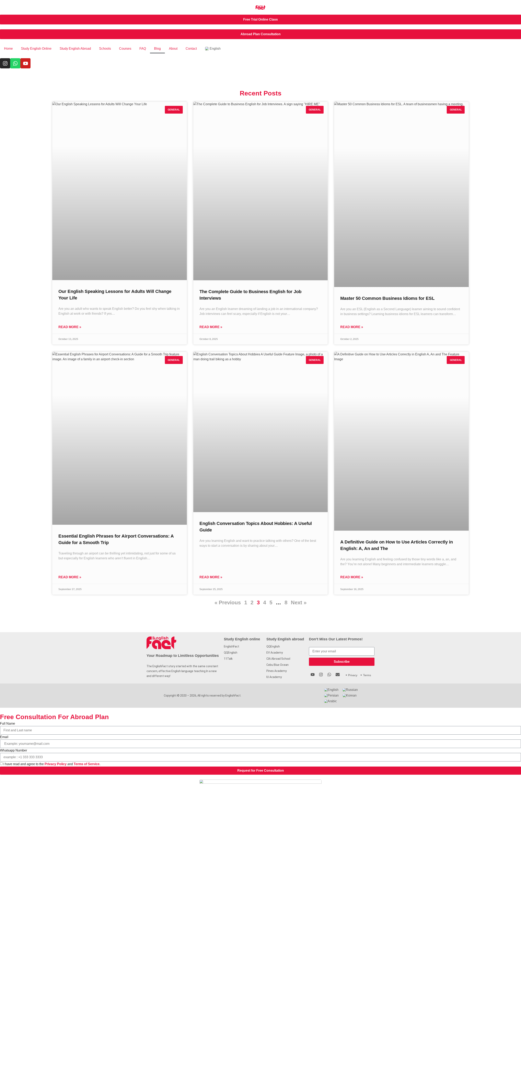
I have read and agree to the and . (51, 764)
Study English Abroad (75, 48)
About (173, 48)
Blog (157, 48)
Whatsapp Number (13, 750)
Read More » (69, 327)
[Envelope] (337, 674)
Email (4, 737)
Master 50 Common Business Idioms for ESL (387, 298)
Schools (105, 48)
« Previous (228, 602)
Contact (191, 48)
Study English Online (36, 48)
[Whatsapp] (15, 63)
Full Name (7, 723)
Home (8, 48)
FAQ (142, 48)
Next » (298, 602)
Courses (125, 48)
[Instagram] (5, 63)
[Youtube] (25, 63)
